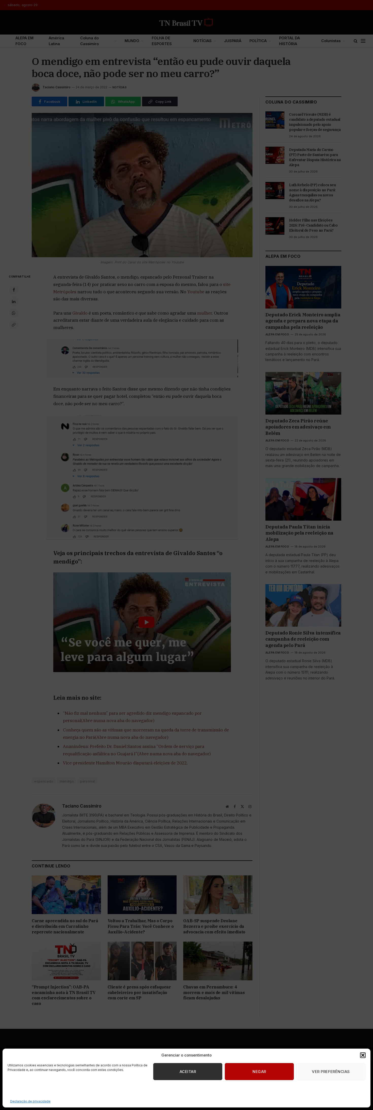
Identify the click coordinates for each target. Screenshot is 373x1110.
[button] (362, 1055)
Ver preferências (331, 1071)
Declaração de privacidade (30, 1101)
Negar (259, 1071)
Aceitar (188, 1071)
